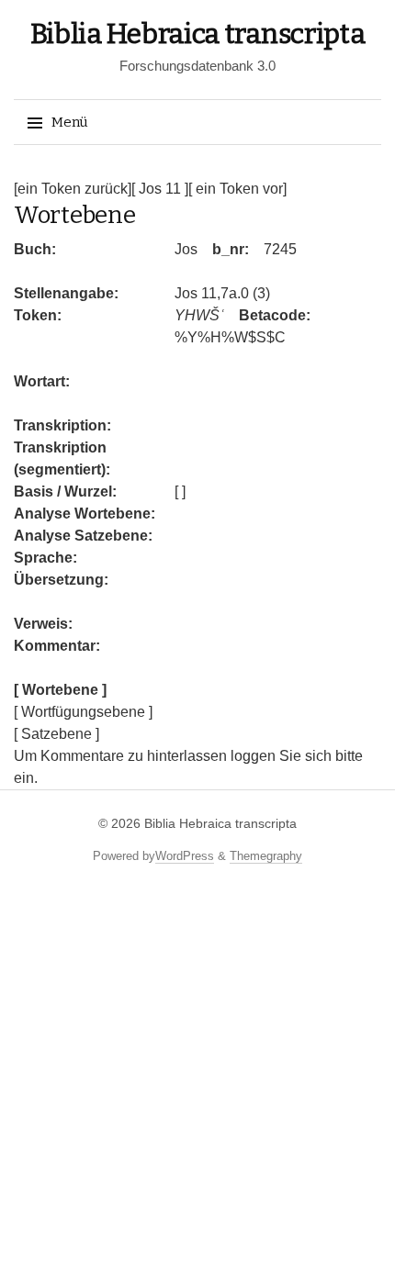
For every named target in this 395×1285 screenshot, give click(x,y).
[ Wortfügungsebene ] (83, 712)
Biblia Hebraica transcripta (198, 33)
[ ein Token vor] (237, 188)
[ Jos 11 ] (159, 188)
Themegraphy (266, 856)
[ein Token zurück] (72, 188)
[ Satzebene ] (56, 734)
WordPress (184, 856)
